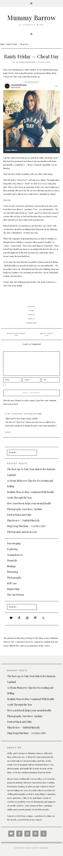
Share (31, 306)
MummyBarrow (26, 62)
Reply (8, 432)
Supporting (13, 589)
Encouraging (14, 543)
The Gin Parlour (15, 594)
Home (2, 44)
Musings (11, 566)
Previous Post (16, 333)
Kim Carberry (14, 414)
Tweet (31, 315)
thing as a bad (42, 245)
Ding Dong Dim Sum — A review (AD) (26, 526)
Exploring (12, 549)
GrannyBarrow (15, 554)
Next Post (46, 333)
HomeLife (12, 560)
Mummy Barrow (31, 17)
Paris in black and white (19, 514)
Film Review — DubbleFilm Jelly (23, 520)
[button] (31, 3)
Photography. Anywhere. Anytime (24, 509)
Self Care (12, 583)
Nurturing (12, 571)
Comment (31, 323)
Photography (14, 577)
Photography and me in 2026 (22, 531)
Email (31, 319)
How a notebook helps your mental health (29, 503)
